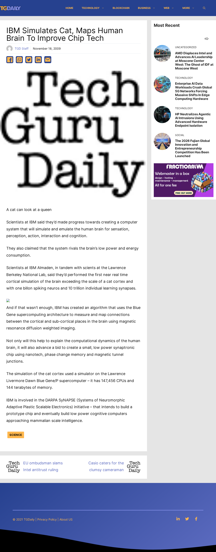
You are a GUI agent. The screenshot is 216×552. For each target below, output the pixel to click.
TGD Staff (21, 48)
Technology (91, 8)
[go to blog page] (206, 38)
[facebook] (9, 59)
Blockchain (121, 8)
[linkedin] (38, 59)
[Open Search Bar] (204, 8)
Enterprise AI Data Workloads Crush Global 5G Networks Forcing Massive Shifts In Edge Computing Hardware (193, 91)
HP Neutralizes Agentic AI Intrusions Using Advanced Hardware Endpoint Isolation (193, 120)
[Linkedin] (178, 519)
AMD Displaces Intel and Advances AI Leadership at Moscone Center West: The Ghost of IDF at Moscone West (194, 60)
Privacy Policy (47, 519)
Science (15, 434)
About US (66, 519)
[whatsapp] (19, 59)
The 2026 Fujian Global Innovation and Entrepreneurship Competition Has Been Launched (192, 148)
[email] (47, 59)
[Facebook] (196, 519)
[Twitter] (187, 519)
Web (166, 8)
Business (144, 8)
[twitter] (28, 59)
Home (69, 8)
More (186, 8)
